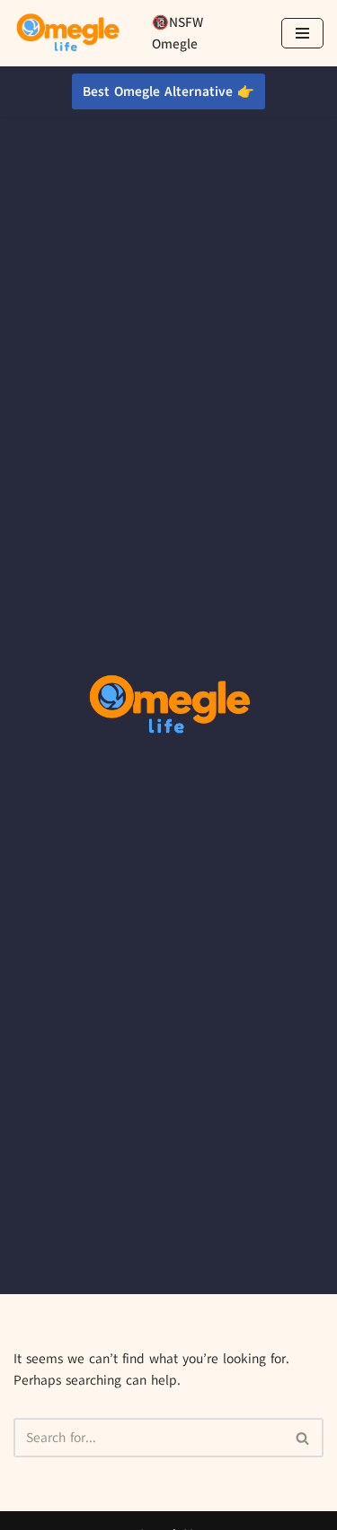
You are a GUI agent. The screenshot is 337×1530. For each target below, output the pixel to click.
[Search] (303, 1437)
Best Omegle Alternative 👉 (168, 91)
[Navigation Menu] (302, 33)
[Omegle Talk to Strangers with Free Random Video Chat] (67, 33)
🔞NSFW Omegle (177, 33)
